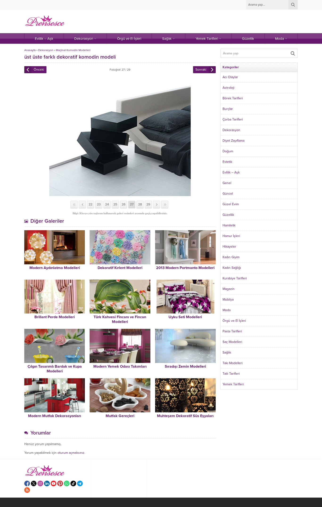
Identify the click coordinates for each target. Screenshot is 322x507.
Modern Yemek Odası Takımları (120, 366)
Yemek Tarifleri (233, 384)
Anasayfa (30, 50)
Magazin (229, 289)
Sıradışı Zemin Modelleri (185, 366)
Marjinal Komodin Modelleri (73, 50)
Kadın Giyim (231, 257)
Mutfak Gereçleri (120, 416)
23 (99, 204)
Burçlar (228, 109)
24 (107, 204)
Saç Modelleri (232, 342)
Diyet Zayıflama (233, 141)
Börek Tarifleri (233, 98)
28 (140, 204)
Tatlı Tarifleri (231, 374)
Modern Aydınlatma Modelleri (54, 268)
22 (90, 204)
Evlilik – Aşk (231, 172)
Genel (227, 183)
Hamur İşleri (231, 236)
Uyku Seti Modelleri (185, 317)
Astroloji (228, 88)
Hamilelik (229, 225)
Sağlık (227, 352)
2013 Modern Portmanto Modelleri (185, 268)
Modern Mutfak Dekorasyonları (54, 416)
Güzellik (228, 215)
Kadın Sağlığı (232, 268)
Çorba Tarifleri (233, 119)
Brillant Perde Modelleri (54, 317)
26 (124, 204)
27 (132, 204)
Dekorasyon (45, 50)
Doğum (228, 151)
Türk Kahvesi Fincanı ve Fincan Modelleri (120, 319)
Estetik (227, 162)
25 (115, 204)
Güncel (228, 194)
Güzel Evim (231, 204)
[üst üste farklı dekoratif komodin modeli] (120, 194)
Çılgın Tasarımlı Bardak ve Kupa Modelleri (55, 369)
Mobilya (228, 300)
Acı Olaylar (230, 77)
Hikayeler (229, 247)
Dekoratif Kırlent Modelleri (120, 268)
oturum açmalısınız (71, 453)
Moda (227, 310)
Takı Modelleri (233, 363)
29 (148, 204)
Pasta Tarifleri (232, 331)
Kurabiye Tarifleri (235, 278)
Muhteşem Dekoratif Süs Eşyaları (185, 416)
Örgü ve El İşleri (234, 321)
